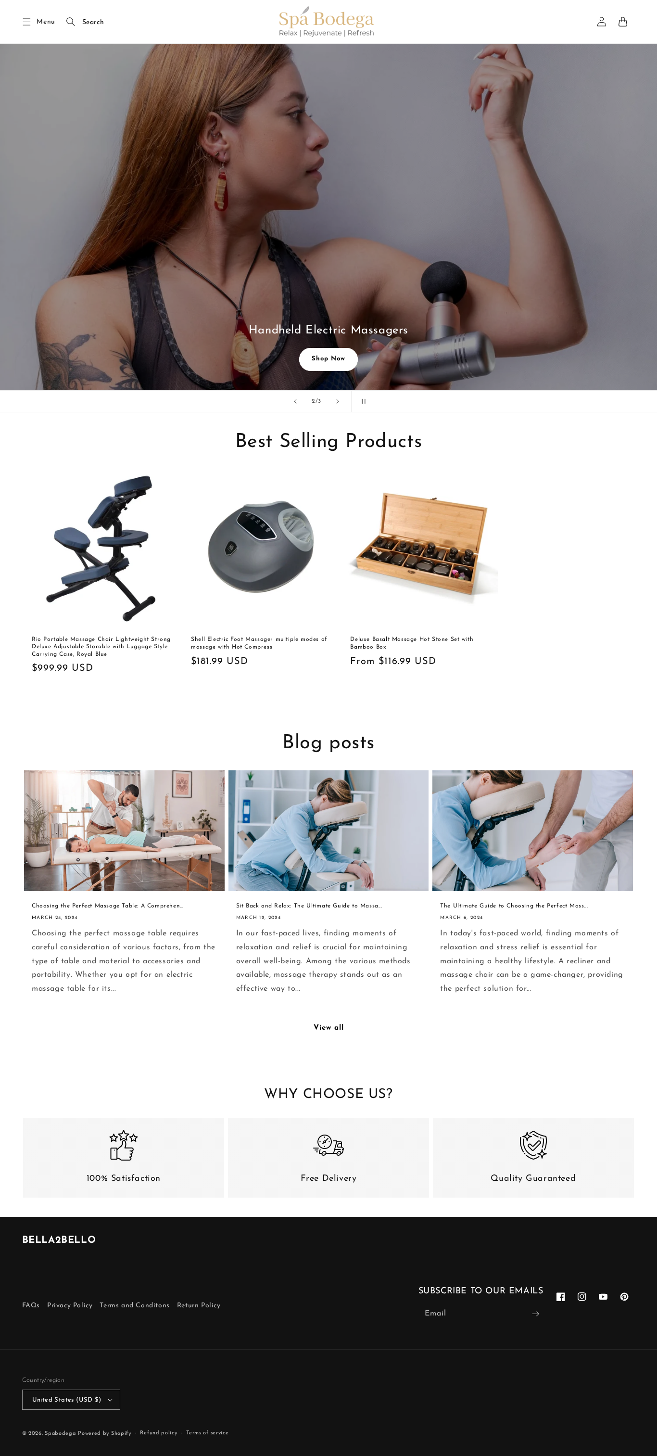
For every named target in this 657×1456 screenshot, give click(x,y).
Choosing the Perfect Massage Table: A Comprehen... (108, 906)
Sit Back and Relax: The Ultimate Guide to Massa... (309, 906)
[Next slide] (337, 401)
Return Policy (199, 1305)
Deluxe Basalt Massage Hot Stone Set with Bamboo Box (411, 643)
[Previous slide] (295, 401)
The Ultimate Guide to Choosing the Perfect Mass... (514, 906)
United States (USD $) (66, 1400)
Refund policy (158, 1433)
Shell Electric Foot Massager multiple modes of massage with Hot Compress (259, 643)
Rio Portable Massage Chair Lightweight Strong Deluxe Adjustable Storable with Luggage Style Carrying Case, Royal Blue (101, 647)
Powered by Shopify (104, 1433)
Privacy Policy (69, 1305)
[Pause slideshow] (361, 401)
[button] (27, 21)
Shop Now (328, 359)
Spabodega (60, 1433)
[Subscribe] (535, 1314)
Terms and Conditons (134, 1305)
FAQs (31, 1305)
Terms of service (207, 1433)
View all (329, 1028)
